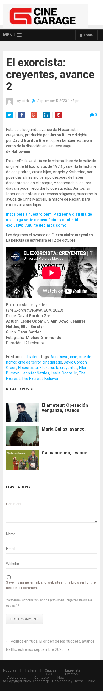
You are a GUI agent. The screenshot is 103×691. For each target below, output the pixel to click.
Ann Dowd (59, 357)
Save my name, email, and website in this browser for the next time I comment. (51, 585)
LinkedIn (46, 115)
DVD (48, 674)
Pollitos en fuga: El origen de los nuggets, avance (52, 641)
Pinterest (58, 115)
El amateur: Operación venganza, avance (65, 408)
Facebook (21, 115)
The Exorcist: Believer (40, 378)
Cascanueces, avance (64, 452)
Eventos (71, 674)
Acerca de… (16, 677)
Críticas (51, 670)
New (61, 677)
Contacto (41, 677)
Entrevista (72, 670)
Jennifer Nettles (35, 373)
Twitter (9, 115)
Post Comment (24, 619)
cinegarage (52, 362)
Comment (13, 504)
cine (73, 357)
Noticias (9, 670)
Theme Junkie (84, 681)
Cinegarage (41, 681)
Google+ (34, 115)
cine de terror (29, 362)
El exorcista (28, 367)
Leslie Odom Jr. (64, 373)
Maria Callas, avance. (64, 429)
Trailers (33, 357)
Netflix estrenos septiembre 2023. (35, 649)
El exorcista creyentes (58, 367)
